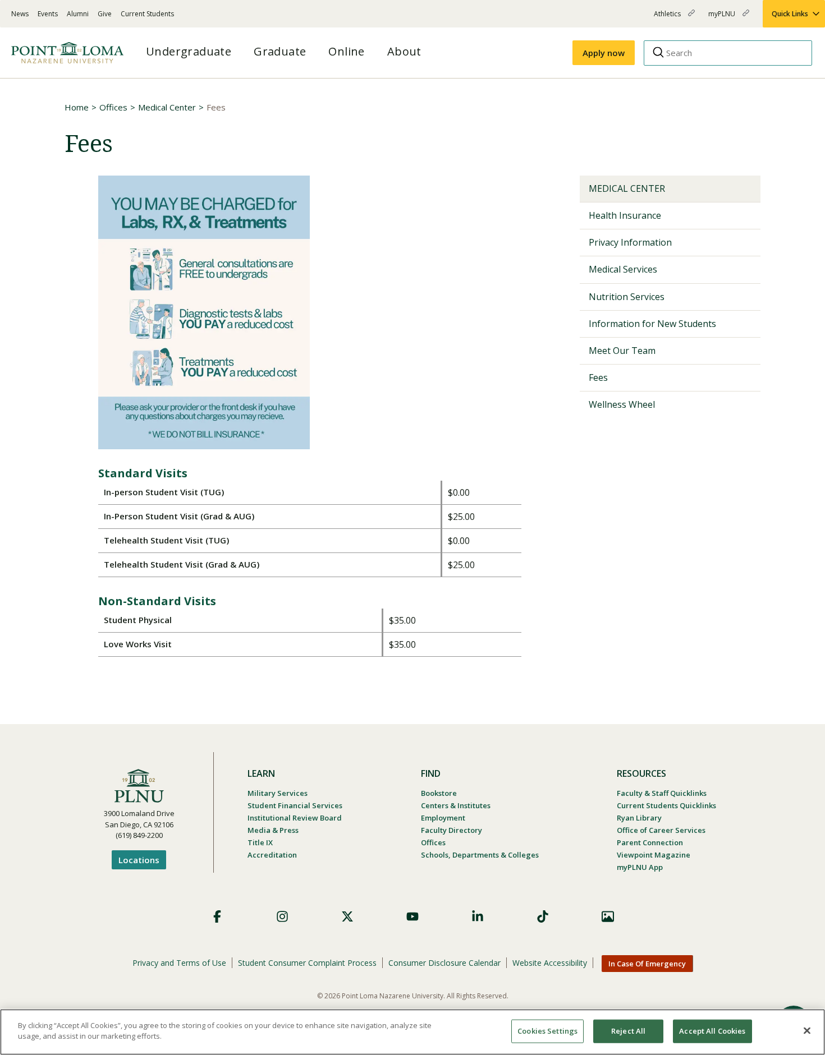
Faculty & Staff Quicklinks (662, 793)
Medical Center (167, 107)
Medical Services (623, 269)
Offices (113, 107)
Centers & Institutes (456, 805)
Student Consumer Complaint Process (307, 962)
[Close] (807, 1030)
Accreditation (272, 855)
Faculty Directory (451, 830)
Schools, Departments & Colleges (480, 855)
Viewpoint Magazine (653, 855)
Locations (138, 859)
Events (48, 14)
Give (105, 14)
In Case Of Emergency (647, 964)
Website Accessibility (549, 962)
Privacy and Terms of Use (179, 962)
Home (77, 107)
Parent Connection (650, 842)
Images (608, 916)
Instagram (282, 916)
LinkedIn (477, 916)
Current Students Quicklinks (666, 805)
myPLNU (722, 18)
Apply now (604, 52)
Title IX (260, 842)
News (20, 14)
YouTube (412, 916)
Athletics (668, 18)
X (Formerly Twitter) (347, 916)
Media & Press (273, 830)
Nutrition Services (626, 297)
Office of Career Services (661, 830)
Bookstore (439, 793)
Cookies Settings (547, 1031)
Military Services (277, 793)
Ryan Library (639, 818)
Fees (598, 377)
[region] (412, 1032)
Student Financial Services (294, 805)
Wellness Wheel (622, 404)
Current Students (147, 14)
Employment (443, 818)
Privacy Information (630, 242)
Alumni (78, 14)
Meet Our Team (622, 350)
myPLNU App (640, 867)
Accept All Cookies (712, 1031)
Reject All (628, 1031)
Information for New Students (652, 323)
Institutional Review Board (294, 818)
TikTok (542, 916)
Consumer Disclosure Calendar (444, 962)
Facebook (217, 916)
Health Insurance (625, 215)
